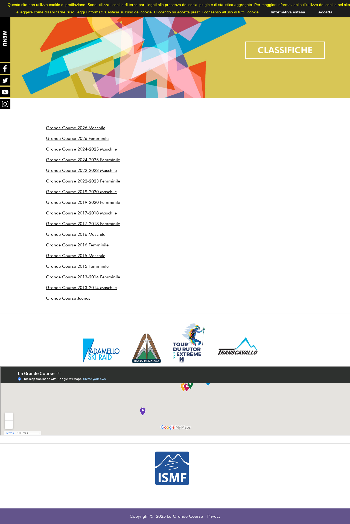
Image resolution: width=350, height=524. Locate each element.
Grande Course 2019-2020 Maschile (81, 191)
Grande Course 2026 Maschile (75, 127)
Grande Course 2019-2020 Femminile (83, 202)
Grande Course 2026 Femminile (77, 138)
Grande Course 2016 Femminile (77, 245)
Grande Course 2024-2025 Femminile (83, 159)
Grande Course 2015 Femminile (77, 266)
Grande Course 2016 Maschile (75, 234)
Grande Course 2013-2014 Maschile (81, 287)
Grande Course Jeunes (68, 298)
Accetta (325, 12)
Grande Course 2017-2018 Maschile (81, 213)
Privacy (213, 516)
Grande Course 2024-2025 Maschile (81, 149)
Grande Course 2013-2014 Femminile (83, 276)
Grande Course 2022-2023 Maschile (81, 170)
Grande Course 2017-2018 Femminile (83, 223)
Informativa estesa (288, 12)
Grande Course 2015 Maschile (75, 255)
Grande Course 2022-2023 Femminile (83, 181)
